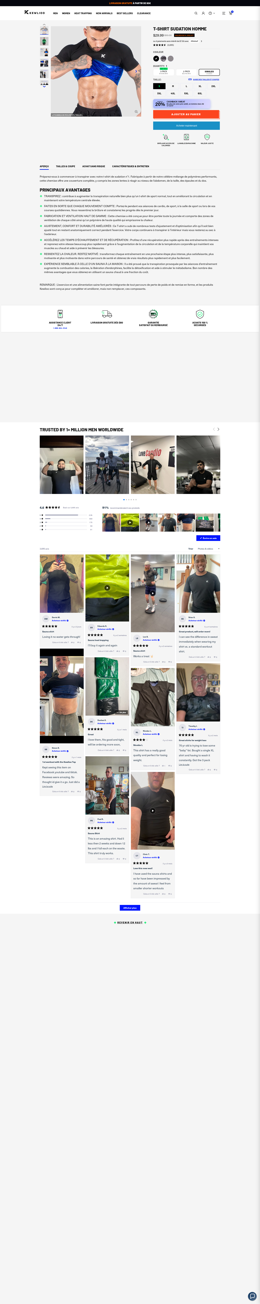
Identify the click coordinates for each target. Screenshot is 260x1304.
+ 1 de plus (121, 712)
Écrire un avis (211, 538)
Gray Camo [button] (163, 59)
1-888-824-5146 (60, 328)
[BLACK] (156, 59)
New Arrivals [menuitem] (104, 13)
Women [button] (66, 13)
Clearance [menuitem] (144, 13)
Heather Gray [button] (171, 59)
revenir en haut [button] (130, 922)
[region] (161, 523)
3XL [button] (159, 93)
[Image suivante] (217, 523)
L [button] (186, 86)
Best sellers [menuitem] (125, 13)
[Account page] (203, 13)
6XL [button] (200, 93)
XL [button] (200, 86)
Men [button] (55, 13)
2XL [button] (213, 86)
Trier (191, 548)
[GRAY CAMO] (163, 59)
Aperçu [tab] (44, 166)
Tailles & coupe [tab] (65, 166)
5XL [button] (186, 93)
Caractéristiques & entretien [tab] (130, 166)
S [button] (159, 86)
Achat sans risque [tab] (93, 166)
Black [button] (156, 59)
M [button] (173, 86)
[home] (35, 12)
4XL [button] (173, 93)
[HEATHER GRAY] (171, 59)
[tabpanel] (130, 234)
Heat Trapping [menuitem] (83, 13)
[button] (196, 13)
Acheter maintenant (186, 125)
